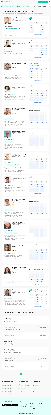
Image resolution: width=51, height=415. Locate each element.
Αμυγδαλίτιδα (35, 391)
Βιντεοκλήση (36, 63)
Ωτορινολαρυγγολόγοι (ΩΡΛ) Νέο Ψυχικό (8, 388)
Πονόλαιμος (35, 387)
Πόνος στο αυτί (36, 390)
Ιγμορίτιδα (35, 384)
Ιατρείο (30, 17)
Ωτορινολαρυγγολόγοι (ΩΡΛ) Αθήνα (8, 384)
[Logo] (6, 2)
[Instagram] (4, 407)
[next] (30, 374)
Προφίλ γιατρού (43, 319)
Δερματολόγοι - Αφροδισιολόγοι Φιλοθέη (24, 387)
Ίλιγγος (34, 388)
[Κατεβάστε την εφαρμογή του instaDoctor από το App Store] (6, 405)
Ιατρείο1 (31, 85)
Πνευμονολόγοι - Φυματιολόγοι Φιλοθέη (24, 391)
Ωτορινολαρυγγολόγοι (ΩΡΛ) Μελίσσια (8, 391)
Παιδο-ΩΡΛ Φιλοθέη (21, 390)
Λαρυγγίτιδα (35, 385)
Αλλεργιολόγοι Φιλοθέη (22, 384)
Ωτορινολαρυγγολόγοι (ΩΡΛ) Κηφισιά (8, 393)
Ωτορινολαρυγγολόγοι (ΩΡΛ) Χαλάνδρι (8, 385)
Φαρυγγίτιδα (35, 393)
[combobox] (7, 6)
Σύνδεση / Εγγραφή (43, 1)
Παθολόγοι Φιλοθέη (21, 388)
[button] (48, 6)
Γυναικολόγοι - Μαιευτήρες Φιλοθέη (24, 385)
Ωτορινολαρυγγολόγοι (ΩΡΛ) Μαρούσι (8, 387)
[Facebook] (3, 407)
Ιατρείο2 (35, 85)
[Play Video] (10, 204)
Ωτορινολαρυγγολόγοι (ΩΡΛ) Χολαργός (8, 390)
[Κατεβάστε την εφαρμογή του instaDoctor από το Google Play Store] (14, 405)
